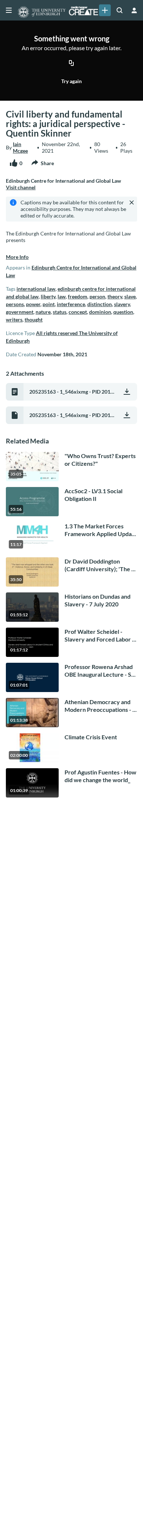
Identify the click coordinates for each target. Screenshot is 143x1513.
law (62, 296)
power (33, 304)
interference (71, 304)
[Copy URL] (71, 64)
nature (43, 312)
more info (17, 257)
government (19, 312)
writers (14, 319)
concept (78, 312)
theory (114, 296)
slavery (122, 304)
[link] (105, 10)
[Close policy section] (131, 202)
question (123, 312)
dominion (100, 312)
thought (34, 319)
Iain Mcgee (20, 147)
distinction (99, 304)
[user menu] (134, 10)
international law (35, 289)
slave (130, 296)
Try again (71, 81)
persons (15, 304)
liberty (48, 296)
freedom (77, 296)
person (97, 296)
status (59, 312)
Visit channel (21, 187)
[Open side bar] (9, 10)
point (49, 304)
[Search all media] (119, 10)
